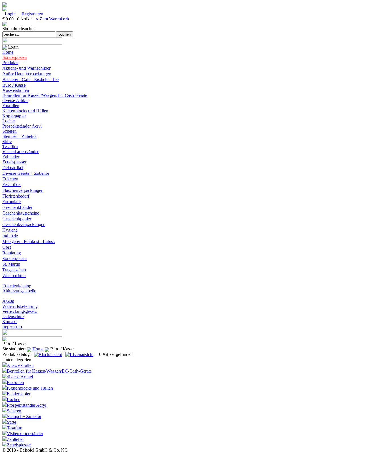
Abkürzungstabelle (19, 290)
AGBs (8, 301)
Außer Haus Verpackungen (26, 73)
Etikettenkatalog (16, 285)
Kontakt (9, 321)
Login (10, 13)
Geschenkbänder (17, 207)
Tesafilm (10, 146)
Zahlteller (10, 156)
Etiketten (10, 178)
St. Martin (11, 264)
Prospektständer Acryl (22, 126)
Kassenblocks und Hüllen (25, 110)
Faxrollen (10, 105)
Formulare (11, 201)
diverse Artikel (15, 100)
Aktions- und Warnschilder (26, 68)
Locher (8, 121)
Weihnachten (14, 275)
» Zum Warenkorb (52, 18)
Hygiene (10, 230)
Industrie (10, 235)
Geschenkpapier (16, 218)
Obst (6, 247)
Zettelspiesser (14, 161)
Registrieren (32, 13)
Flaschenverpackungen (22, 190)
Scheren (9, 131)
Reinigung (11, 252)
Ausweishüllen (15, 90)
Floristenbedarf (15, 196)
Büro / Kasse (14, 85)
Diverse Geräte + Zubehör (25, 173)
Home (7, 52)
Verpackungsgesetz (19, 311)
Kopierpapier (14, 115)
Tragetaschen (14, 269)
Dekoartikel (12, 167)
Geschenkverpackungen (23, 224)
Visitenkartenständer (20, 151)
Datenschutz (13, 316)
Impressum (12, 326)
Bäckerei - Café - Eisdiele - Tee (30, 79)
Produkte (10, 62)
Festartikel (11, 184)
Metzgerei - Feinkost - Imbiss (28, 241)
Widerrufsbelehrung (20, 306)
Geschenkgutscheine (20, 213)
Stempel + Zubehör (19, 136)
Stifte (7, 141)
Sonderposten (14, 57)
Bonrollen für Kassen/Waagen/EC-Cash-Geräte (44, 95)
